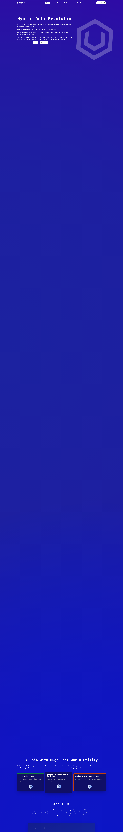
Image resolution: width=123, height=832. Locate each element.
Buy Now (77, 2)
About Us (53, 2)
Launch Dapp (100, 2)
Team (72, 2)
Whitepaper (44, 42)
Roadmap (66, 2)
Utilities (47, 2)
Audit (35, 42)
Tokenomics (60, 2)
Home (42, 2)
